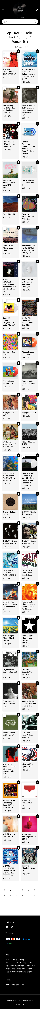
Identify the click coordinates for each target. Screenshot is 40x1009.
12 (22, 895)
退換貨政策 (20, 1004)
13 (28, 895)
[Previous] (4, 890)
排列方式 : (18, 47)
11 (16, 895)
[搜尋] (34, 21)
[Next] (20, 899)
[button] (2, 10)
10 (10, 895)
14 (34, 895)
